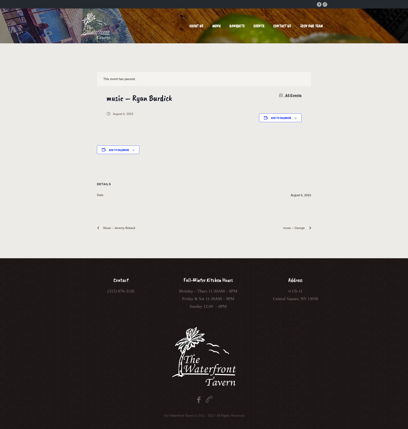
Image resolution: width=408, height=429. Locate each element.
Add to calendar (281, 118)
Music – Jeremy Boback (119, 228)
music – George (294, 228)
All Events (293, 95)
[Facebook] (319, 4)
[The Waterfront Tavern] (204, 356)
